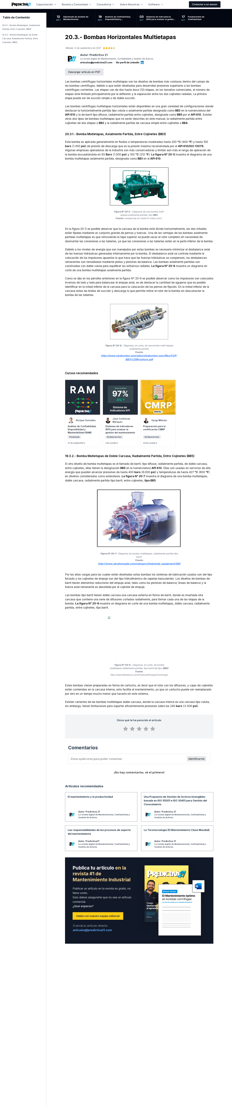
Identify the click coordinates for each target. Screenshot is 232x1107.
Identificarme (196, 759)
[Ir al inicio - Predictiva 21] (21, 4)
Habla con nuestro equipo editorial (97, 916)
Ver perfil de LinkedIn (127, 62)
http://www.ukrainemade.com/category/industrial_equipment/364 (139, 563)
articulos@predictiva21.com (96, 62)
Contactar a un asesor (204, 4)
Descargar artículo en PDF (84, 72)
